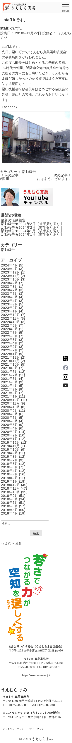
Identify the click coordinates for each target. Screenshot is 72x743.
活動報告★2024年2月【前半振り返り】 (32, 227)
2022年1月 (9, 354)
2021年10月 (10, 364)
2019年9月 (9, 453)
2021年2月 (9, 393)
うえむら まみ (14, 689)
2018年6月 (9, 506)
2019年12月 (10, 442)
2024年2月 (9, 269)
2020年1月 (9, 439)
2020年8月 (9, 414)
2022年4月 (9, 343)
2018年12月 (10, 485)
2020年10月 (10, 407)
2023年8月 (9, 286)
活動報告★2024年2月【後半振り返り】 (32, 224)
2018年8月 (9, 499)
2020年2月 (9, 435)
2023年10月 (10, 279)
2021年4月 (9, 386)
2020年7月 (9, 417)
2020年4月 (9, 428)
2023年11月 (10, 276)
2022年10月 (10, 322)
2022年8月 (9, 329)
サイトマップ (36, 728)
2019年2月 (9, 478)
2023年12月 (10, 272)
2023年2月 (9, 308)
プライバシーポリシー (14, 728)
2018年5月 (9, 510)
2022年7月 (9, 332)
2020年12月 (10, 400)
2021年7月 (9, 375)
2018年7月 (9, 503)
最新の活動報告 (13, 220)
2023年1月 (9, 311)
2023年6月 (9, 293)
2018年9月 (9, 496)
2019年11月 (10, 446)
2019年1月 (9, 481)
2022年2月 (9, 350)
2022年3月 (9, 347)
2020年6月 (9, 421)
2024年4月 (9, 265)
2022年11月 (10, 318)
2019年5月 (9, 467)
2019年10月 (10, 449)
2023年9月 (9, 283)
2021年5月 (9, 382)
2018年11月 (10, 488)
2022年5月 (9, 340)
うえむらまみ (11, 543)
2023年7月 (9, 290)
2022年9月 (9, 325)
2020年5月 (9, 425)
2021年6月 (9, 379)
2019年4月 (9, 471)
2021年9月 (9, 368)
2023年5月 (9, 297)
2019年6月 (9, 464)
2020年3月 (9, 432)
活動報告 (29, 172)
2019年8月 (9, 456)
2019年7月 (9, 460)
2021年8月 (9, 372)
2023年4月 (9, 301)
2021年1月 (9, 396)
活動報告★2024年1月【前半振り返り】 (32, 234)
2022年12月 (10, 315)
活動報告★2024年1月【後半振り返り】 (32, 231)
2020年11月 (10, 403)
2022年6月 (9, 336)
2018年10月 (10, 492)
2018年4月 (9, 513)
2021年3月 (9, 389)
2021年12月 (10, 357)
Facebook (9, 107)
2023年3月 (9, 304)
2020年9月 (9, 410)
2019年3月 (9, 474)
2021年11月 (10, 361)
